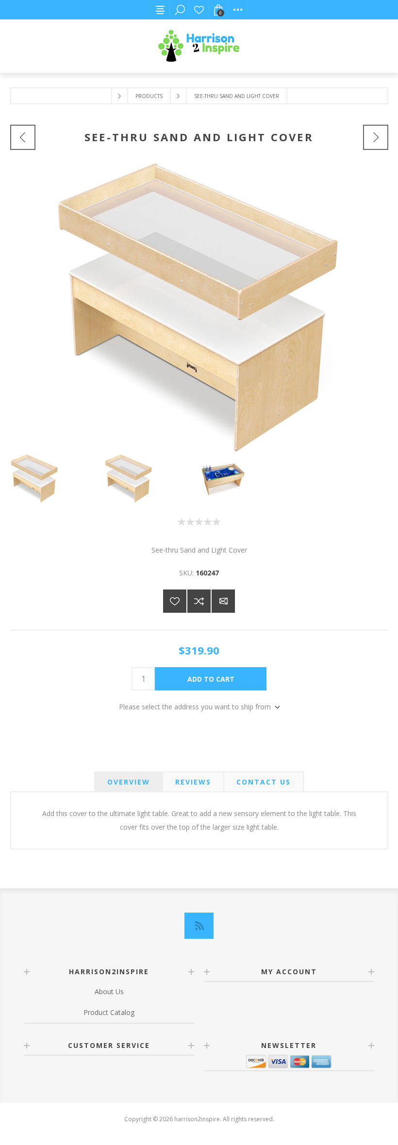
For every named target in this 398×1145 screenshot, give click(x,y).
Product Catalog (108, 1012)
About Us (109, 991)
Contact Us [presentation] (263, 781)
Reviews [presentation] (193, 781)
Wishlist (199, 9)
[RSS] (199, 926)
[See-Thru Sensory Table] (375, 137)
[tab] (128, 781)
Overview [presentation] (128, 781)
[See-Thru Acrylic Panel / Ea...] (22, 137)
